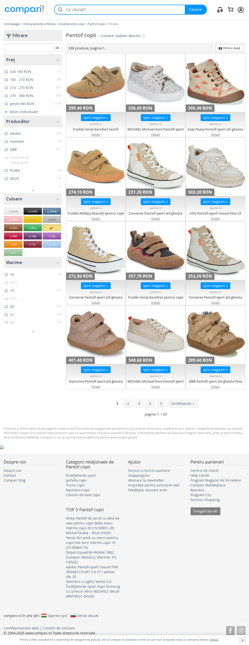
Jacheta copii (76, 480)
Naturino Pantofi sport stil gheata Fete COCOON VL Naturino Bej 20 (96, 384)
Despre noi (12, 470)
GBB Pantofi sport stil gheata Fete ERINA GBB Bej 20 (215, 384)
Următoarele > (182, 403)
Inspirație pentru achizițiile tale (153, 485)
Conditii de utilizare (59, 628)
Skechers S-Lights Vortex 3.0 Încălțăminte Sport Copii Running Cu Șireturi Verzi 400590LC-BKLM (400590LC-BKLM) (93, 588)
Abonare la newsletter (146, 480)
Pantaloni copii (78, 490)
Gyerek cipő (57, 615)
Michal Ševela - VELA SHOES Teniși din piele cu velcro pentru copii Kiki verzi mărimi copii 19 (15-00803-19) (92, 540)
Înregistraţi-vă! (205, 511)
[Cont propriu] (240, 9)
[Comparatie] (220, 9)
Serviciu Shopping (205, 499)
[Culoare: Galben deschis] (52, 227)
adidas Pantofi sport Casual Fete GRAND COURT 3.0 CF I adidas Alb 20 (92, 572)
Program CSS (200, 495)
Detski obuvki (88, 615)
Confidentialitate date (21, 628)
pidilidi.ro (95, 124)
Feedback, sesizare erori (147, 490)
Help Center (200, 475)
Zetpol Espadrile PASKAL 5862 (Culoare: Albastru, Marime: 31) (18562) (91, 557)
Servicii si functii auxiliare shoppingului (149, 473)
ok (57, 47)
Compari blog (15, 480)
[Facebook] (230, 630)
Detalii (95, 134)
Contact (10, 475)
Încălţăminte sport (81, 475)
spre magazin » (95, 117)
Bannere (197, 490)
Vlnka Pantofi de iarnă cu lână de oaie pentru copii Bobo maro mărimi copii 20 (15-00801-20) (92, 523)
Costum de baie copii (83, 495)
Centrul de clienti (204, 470)
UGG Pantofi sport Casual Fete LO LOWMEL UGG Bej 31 (215, 215)
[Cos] (230, 9)
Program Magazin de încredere (215, 480)
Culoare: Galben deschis (121, 35)
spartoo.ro (156, 124)
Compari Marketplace (207, 485)
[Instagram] (241, 630)
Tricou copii (75, 485)
